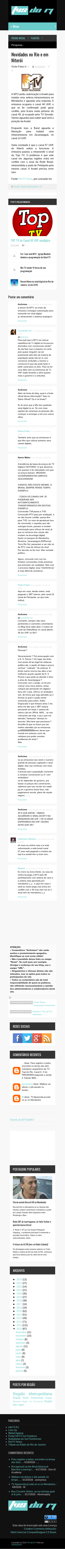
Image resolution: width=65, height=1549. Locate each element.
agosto (20, 1346)
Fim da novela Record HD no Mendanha (29, 1202)
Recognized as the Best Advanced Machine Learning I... (29, 1468)
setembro (21, 1343)
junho (19, 1353)
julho (19, 1350)
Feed (47, 1038)
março (19, 1364)
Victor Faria (24, 431)
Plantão (35, 38)
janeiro (20, 1371)
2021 (19, 1290)
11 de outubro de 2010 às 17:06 (37, 868)
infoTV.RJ (13, 1427)
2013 (19, 1318)
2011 (19, 1325)
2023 (19, 1283)
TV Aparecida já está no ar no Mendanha (33, 1484)
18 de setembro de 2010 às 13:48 (40, 614)
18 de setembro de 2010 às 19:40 (40, 647)
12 (28, 66)
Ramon (21, 868)
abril (18, 1360)
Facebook (18, 1038)
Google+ (37, 1038)
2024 (19, 1279)
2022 (19, 1286)
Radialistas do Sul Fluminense (24, 1439)
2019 (19, 1297)
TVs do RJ (31, 1543)
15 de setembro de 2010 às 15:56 (40, 304)
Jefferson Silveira (27, 839)
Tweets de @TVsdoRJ (22, 1119)
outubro (20, 1339)
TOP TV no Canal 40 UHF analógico (30, 240)
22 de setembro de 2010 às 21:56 (40, 810)
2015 (19, 1311)
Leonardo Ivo (25, 330)
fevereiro (21, 1367)
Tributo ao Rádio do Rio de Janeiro (27, 1444)
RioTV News (25, 179)
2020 (19, 1293)
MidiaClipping (15, 1433)
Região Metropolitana (30, 187)
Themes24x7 (16, 1545)
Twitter (27, 1038)
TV (41, 187)
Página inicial (18, 38)
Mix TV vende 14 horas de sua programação (33, 269)
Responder (22, 321)
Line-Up (12, 1430)
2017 (19, 1304)
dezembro (21, 1332)
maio (19, 1356)
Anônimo (24, 337)
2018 (19, 1300)
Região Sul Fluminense (32, 1401)
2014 (19, 1314)
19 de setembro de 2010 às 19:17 (40, 756)
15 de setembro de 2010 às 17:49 (40, 390)
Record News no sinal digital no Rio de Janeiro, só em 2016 (37, 283)
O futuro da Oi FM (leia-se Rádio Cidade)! (30, 1244)
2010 (19, 1328)
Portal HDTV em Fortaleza (22, 1436)
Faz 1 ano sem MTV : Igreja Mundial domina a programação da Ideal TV (35, 255)
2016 (19, 1307)
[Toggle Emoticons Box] (10, 997)
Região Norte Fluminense (28, 1398)
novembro (21, 1335)
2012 (19, 1321)
